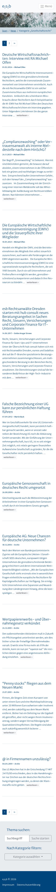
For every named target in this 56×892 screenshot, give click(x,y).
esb (6, 6)
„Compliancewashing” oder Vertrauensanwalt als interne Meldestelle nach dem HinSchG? (27, 146)
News (13, 30)
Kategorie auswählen (26, 857)
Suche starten (40, 838)
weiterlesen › (23, 115)
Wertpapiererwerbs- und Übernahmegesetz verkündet (26, 621)
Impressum (8, 884)
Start (4, 30)
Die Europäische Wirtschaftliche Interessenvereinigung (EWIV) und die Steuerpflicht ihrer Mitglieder (26, 231)
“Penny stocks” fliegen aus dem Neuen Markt (26, 685)
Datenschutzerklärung (28, 884)
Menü (48, 6)
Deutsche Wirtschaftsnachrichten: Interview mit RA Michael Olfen (26, 58)
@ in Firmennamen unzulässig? (26, 759)
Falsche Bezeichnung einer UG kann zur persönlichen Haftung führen (26, 408)
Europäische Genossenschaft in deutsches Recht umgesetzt (26, 485)
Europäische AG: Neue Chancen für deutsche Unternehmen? (26, 538)
